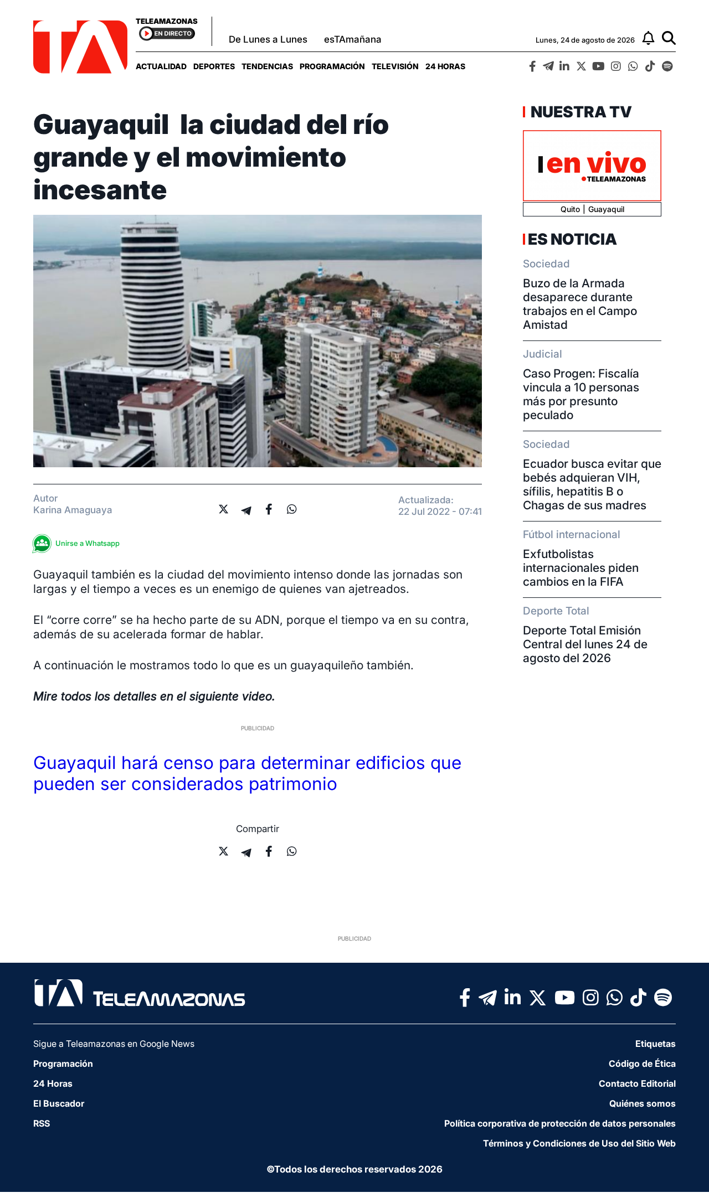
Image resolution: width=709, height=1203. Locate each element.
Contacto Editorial (637, 1083)
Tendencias (267, 66)
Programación (332, 66)
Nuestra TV (580, 111)
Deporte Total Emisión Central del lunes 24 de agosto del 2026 (585, 644)
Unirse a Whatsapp (87, 543)
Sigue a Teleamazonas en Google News (113, 1043)
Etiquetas (655, 1043)
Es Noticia (572, 239)
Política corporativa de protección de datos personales (560, 1123)
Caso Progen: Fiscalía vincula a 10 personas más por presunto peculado (581, 394)
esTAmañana (353, 39)
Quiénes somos (642, 1103)
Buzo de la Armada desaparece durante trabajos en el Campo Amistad (580, 304)
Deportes (214, 66)
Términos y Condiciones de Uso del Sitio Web (579, 1143)
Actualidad (161, 66)
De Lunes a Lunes (268, 39)
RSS (41, 1123)
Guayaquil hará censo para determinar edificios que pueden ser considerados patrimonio (247, 773)
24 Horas (445, 66)
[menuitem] (161, 66)
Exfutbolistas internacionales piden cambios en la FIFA (581, 567)
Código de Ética (642, 1063)
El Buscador (58, 1103)
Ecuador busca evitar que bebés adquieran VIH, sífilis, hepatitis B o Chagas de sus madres (592, 484)
